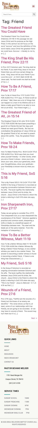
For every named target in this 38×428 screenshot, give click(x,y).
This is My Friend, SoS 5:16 (18, 175)
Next (34, 318)
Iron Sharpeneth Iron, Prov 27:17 (17, 206)
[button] (33, 6)
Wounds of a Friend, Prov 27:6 (16, 292)
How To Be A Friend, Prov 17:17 (16, 88)
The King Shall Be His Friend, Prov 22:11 (17, 60)
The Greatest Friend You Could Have (16, 29)
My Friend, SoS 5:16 (16, 263)
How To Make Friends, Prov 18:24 (18, 145)
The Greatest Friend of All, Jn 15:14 (18, 114)
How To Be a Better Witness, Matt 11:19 (16, 237)
